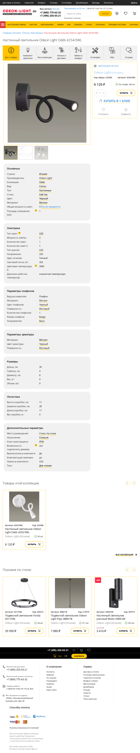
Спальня (43, 437)
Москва (55, 9)
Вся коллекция (124, 554)
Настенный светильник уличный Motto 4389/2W (111, 617)
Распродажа (51, 681)
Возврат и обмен (90, 681)
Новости (87, 693)
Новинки (50, 684)
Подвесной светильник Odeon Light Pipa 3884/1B (69, 617)
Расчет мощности (50, 206)
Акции (49, 687)
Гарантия (29, 2)
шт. (60, 656)
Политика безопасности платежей (24, 728)
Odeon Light (45, 178)
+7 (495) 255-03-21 (50, 15)
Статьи (86, 696)
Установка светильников (93, 675)
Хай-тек (43, 194)
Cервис (87, 666)
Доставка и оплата (11, 2)
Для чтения (45, 465)
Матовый (44, 308)
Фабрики (50, 675)
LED (41, 233)
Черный (43, 198)
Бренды (96, 2)
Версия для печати (108, 66)
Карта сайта (51, 690)
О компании (54, 666)
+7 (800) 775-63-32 (50, 12)
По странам (51, 678)
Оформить (79, 656)
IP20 (41, 441)
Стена (42, 433)
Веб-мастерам (89, 684)
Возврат (42, 2)
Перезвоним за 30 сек (74, 8)
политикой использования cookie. (25, 741)
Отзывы (53, 2)
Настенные (37, 32)
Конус (42, 316)
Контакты (108, 2)
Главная (7, 32)
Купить (124, 93)
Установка (67, 2)
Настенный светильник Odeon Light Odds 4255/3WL (23, 530)
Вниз (42, 320)
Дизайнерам (82, 2)
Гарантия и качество (92, 678)
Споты (26, 32)
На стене (51, 433)
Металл (43, 202)
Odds (42, 182)
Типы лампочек (90, 699)
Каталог (2, 24)
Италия (43, 173)
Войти (134, 3)
